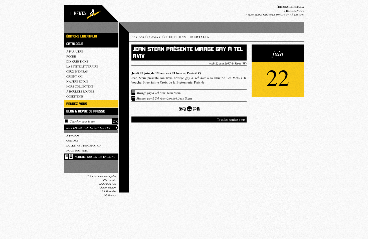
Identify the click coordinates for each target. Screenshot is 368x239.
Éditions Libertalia (290, 6)
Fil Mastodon (109, 191)
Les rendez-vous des (170, 36)
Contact (72, 140)
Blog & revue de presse (85, 111)
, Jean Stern (158, 92)
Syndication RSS (107, 184)
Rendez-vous (295, 10)
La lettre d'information (83, 145)
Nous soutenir (77, 150)
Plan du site (109, 180)
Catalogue (74, 44)
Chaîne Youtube (107, 187)
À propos (72, 135)
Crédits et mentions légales (101, 176)
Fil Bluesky (109, 195)
